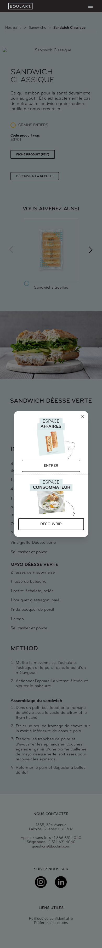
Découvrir (51, 524)
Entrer (51, 466)
